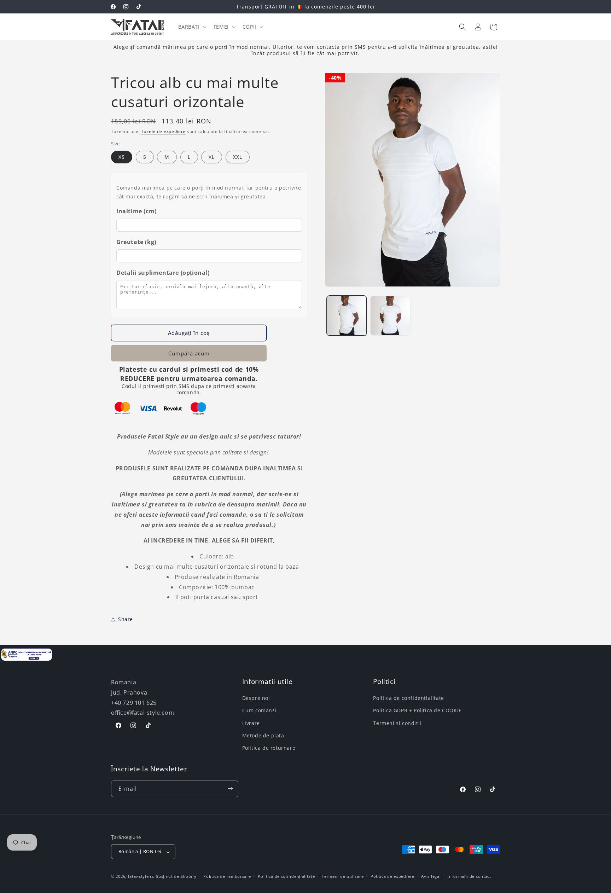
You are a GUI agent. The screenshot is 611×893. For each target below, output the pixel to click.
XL (212, 156)
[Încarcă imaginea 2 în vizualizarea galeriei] (390, 316)
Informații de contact (469, 876)
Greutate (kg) (136, 242)
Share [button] (125, 619)
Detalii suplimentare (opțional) (163, 273)
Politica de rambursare (227, 876)
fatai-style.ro (141, 876)
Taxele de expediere (163, 131)
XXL (237, 156)
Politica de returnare (269, 747)
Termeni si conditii (397, 722)
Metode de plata (263, 735)
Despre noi (256, 698)
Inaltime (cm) (136, 211)
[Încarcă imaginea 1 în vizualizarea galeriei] (347, 316)
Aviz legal (431, 876)
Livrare (251, 722)
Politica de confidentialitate (408, 698)
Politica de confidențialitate (286, 876)
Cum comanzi (259, 710)
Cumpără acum (189, 353)
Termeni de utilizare (342, 876)
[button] (191, 26)
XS (121, 156)
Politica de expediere (392, 876)
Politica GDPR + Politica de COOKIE (417, 710)
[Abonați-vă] (230, 788)
